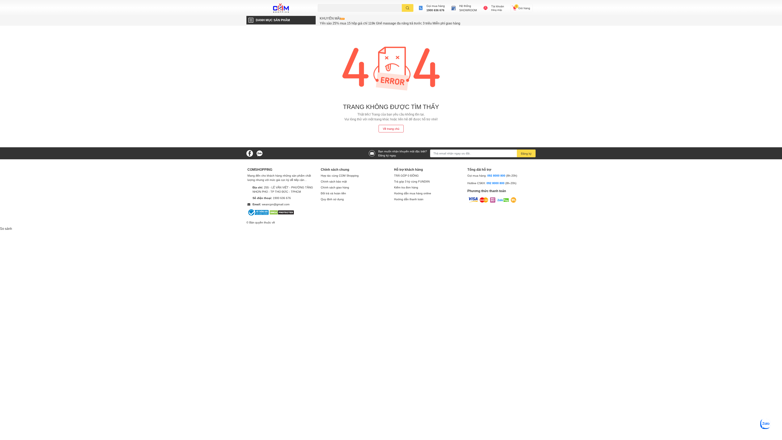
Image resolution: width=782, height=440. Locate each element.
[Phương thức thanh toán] (492, 199)
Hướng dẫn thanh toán (408, 199)
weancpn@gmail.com (276, 204)
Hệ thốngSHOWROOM (468, 8)
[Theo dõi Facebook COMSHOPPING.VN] (249, 153)
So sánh (6, 228)
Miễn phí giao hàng (446, 23)
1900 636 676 (435, 10)
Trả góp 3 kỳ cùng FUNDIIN (412, 181)
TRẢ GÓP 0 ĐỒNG (406, 175)
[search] (407, 8)
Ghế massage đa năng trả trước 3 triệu (404, 23)
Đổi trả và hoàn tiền (333, 193)
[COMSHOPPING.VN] (281, 8)
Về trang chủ (391, 128)
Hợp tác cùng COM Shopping (340, 175)
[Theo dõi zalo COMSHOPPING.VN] (259, 153)
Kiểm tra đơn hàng (406, 187)
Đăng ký (526, 153)
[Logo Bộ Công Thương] (258, 212)
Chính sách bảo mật (334, 181)
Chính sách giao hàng (335, 187)
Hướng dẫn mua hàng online (412, 193)
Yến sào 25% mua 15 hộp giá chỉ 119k (347, 23)
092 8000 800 (496, 175)
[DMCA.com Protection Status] (281, 212)
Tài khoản (497, 6)
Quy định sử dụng (332, 199)
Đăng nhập (496, 10)
